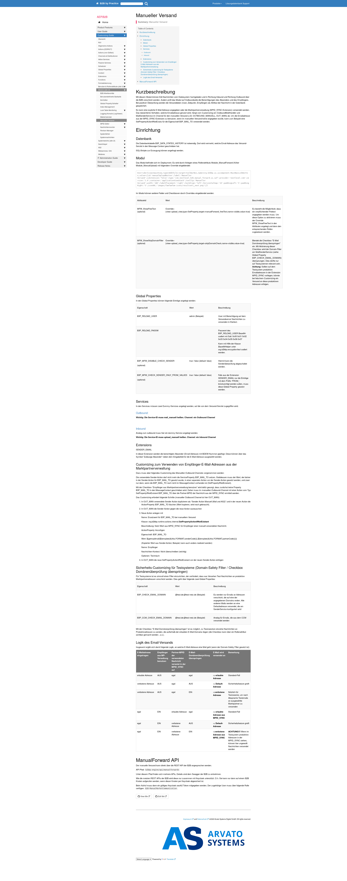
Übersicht (101, 39)
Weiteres (101, 154)
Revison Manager (106, 130)
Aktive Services (104, 59)
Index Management (107, 107)
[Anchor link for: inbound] (150, 55)
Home (104, 22)
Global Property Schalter (109, 103)
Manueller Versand (107, 120)
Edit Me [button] (160, 796)
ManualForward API (148, 81)
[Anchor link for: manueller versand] (179, 14)
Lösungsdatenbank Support (237, 3)
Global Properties (104, 69)
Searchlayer (102, 144)
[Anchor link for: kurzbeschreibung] (156, 32)
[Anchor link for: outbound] (151, 52)
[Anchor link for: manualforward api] (157, 81)
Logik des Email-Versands (152, 77)
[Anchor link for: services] (150, 49)
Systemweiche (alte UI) (106, 140)
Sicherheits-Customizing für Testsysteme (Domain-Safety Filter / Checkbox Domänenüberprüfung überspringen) (157, 71)
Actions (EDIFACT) (105, 49)
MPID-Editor (104, 124)
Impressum (187, 819)
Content (101, 73)
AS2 (99, 147)
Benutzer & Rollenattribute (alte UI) (111, 86)
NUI (99, 42)
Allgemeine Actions (105, 46)
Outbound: (147, 52)
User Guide (102, 31)
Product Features (105, 27)
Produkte (216, 3)
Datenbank (147, 40)
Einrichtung (144, 36)
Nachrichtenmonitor (107, 127)
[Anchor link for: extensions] (152, 59)
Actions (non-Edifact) (106, 52)
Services (146, 49)
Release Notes (104, 165)
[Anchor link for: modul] (149, 43)
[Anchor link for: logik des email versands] (163, 77)
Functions (101, 79)
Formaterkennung (104, 83)
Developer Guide (105, 161)
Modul (145, 43)
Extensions (102, 76)
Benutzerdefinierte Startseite (110, 96)
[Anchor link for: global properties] (157, 46)
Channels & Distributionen (108, 56)
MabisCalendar (106, 117)
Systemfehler (105, 134)
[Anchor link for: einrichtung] (150, 36)
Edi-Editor (104, 100)
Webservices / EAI (105, 151)
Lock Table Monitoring (108, 110)
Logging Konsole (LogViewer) (111, 113)
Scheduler (102, 66)
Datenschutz (201, 819)
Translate (170, 859)
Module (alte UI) (104, 90)
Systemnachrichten (107, 137)
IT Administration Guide (108, 158)
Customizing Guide (106, 35)
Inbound (146, 55)
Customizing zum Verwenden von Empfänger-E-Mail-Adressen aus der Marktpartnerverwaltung (159, 64)
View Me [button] (144, 796)
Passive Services (104, 63)
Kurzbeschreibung (147, 32)
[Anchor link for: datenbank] (152, 40)
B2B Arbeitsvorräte (107, 93)
